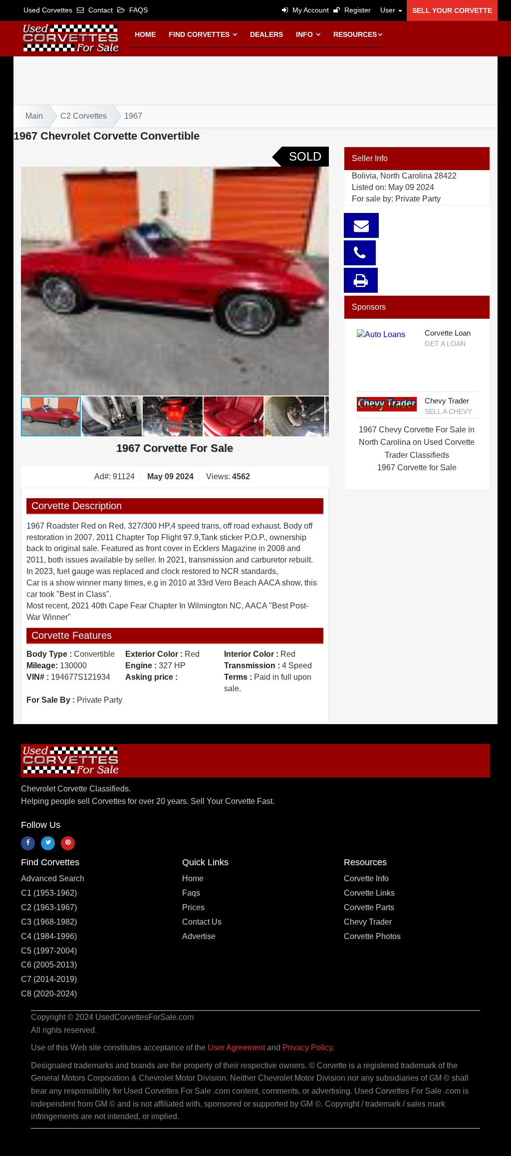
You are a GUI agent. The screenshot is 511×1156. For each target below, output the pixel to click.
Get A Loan (445, 344)
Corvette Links (369, 893)
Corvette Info (366, 878)
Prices (193, 907)
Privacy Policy (307, 1047)
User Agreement (236, 1047)
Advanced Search (52, 878)
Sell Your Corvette (452, 10)
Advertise (199, 936)
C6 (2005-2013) (49, 965)
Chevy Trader (447, 400)
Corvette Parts (369, 907)
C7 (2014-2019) (49, 979)
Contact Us (202, 922)
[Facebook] (28, 843)
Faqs (191, 893)
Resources (355, 34)
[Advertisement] (255, 78)
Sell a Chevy (448, 411)
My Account (309, 10)
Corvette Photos (372, 936)
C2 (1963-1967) (49, 907)
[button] (388, 10)
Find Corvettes (200, 34)
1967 (133, 116)
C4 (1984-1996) (49, 936)
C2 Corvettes (83, 116)
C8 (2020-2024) (49, 993)
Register (356, 10)
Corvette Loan (448, 333)
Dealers (266, 34)
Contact (99, 10)
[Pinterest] (68, 843)
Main (34, 116)
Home (145, 34)
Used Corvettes (47, 10)
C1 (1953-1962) (49, 893)
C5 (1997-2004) (49, 951)
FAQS (137, 10)
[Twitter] (48, 843)
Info (305, 34)
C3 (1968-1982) (49, 922)
